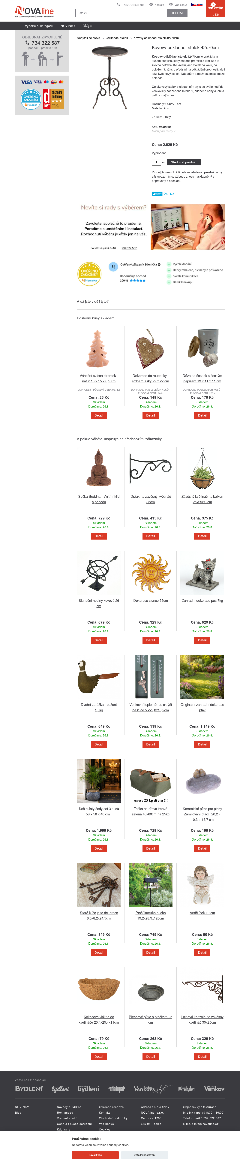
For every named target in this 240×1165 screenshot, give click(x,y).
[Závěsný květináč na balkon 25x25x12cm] (202, 491)
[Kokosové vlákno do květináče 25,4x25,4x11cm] (99, 1012)
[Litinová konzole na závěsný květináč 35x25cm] (202, 1012)
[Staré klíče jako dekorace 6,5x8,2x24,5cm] (99, 907)
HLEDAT (177, 13)
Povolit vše (95, 1154)
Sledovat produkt (183, 162)
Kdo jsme (63, 1129)
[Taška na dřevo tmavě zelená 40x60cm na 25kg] (150, 803)
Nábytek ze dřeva (88, 38)
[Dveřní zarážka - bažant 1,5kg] (99, 699)
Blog (18, 1112)
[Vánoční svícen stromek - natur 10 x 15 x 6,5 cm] (99, 370)
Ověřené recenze (111, 1107)
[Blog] (87, 26)
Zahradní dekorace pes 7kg (202, 600)
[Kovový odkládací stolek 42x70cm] (109, 108)
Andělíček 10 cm (202, 912)
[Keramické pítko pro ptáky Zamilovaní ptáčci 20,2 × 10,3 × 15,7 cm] (202, 803)
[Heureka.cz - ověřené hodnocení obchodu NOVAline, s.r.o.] (31, 108)
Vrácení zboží (67, 1118)
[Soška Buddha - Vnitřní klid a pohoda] (99, 491)
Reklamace (65, 1112)
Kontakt (159, 5)
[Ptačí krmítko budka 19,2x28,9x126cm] (150, 907)
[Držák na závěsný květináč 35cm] (150, 491)
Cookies (105, 1129)
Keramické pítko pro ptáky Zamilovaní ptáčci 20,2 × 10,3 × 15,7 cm (202, 814)
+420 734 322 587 (133, 5)
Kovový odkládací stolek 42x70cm (156, 38)
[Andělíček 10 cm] (202, 907)
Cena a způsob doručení (74, 1124)
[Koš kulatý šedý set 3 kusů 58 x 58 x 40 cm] (99, 803)
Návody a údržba (69, 1107)
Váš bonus (181, 5)
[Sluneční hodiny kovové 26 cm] (99, 595)
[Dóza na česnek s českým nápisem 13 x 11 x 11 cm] (202, 370)
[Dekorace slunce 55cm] (150, 595)
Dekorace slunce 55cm (150, 600)
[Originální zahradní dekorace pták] (202, 699)
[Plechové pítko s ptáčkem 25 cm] (150, 1012)
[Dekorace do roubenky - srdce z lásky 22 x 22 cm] (150, 370)
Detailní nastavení (144, 1154)
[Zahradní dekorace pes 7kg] (202, 595)
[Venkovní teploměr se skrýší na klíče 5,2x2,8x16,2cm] (150, 699)
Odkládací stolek (117, 38)
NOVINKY (68, 26)
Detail (98, 415)
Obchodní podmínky (113, 1118)
